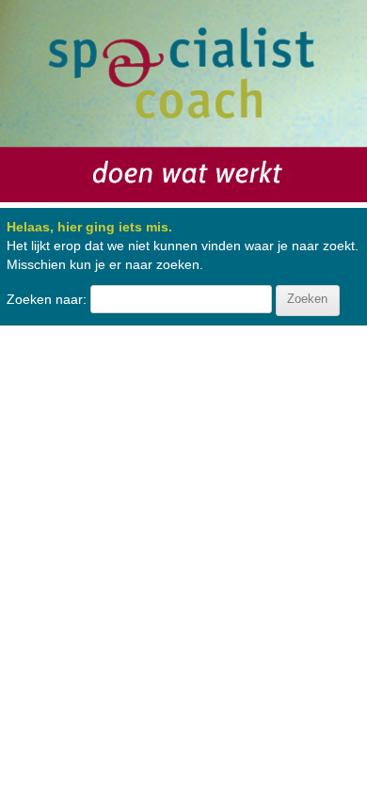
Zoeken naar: (47, 298)
